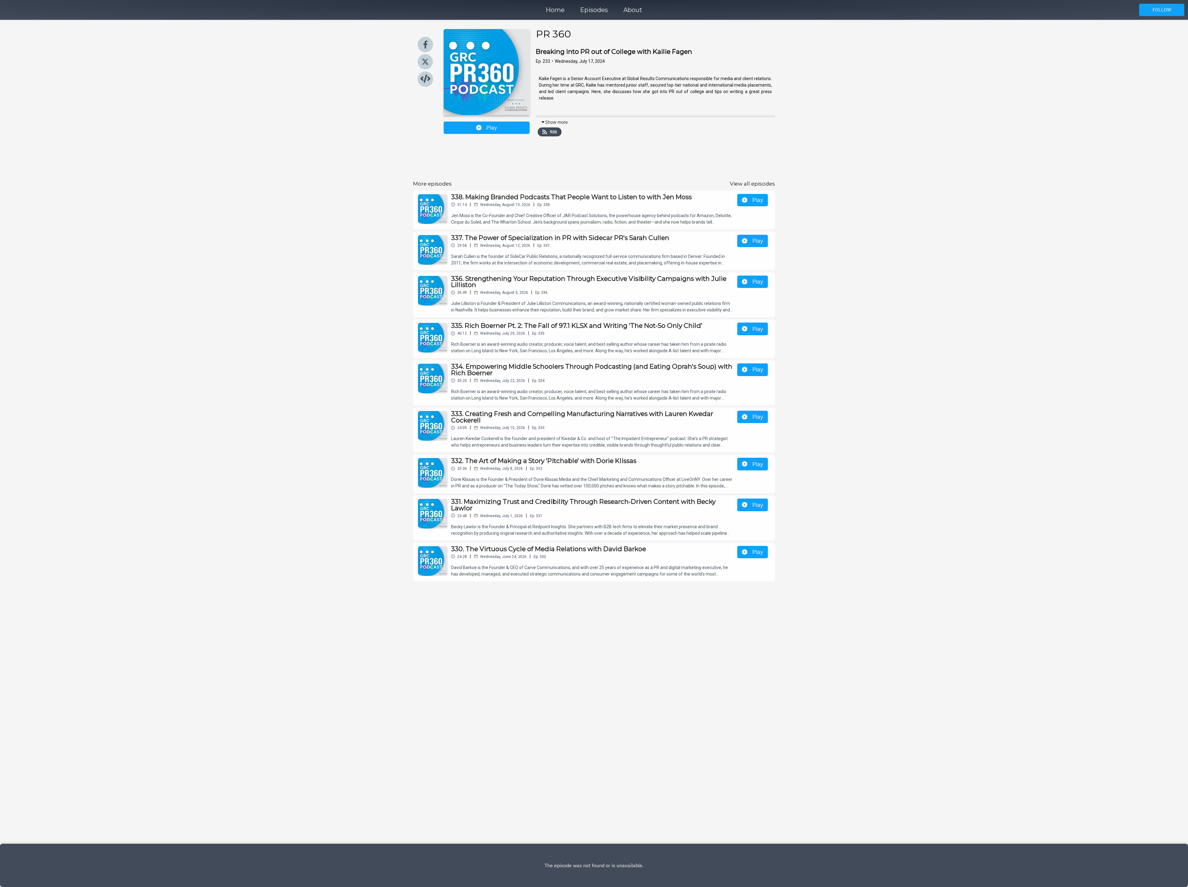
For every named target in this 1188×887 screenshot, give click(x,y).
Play (491, 127)
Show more (556, 122)
